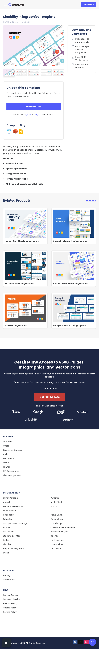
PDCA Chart (9, 531)
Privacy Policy (10, 603)
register (28, 114)
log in (37, 114)
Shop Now (89, 4)
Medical (26, 21)
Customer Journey (12, 450)
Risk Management (12, 475)
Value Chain (57, 514)
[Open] (6, 642)
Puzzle (6, 552)
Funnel (6, 466)
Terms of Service (11, 599)
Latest (15, 21)
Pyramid (55, 497)
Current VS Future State (63, 527)
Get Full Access (33, 106)
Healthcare (9, 514)
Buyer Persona (10, 497)
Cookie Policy (9, 607)
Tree (53, 510)
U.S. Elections (57, 540)
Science (55, 535)
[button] (61, 45)
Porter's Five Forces (13, 506)
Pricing (6, 575)
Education (8, 519)
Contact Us (9, 579)
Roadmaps (8, 458)
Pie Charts (8, 544)
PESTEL (6, 527)
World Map (56, 523)
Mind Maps (56, 548)
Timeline (7, 441)
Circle (6, 445)
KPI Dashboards (11, 471)
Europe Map (57, 519)
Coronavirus (57, 544)
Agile (5, 454)
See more (91, 200)
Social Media (57, 502)
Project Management (14, 548)
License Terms (10, 595)
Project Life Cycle (59, 531)
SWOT (6, 462)
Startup (54, 506)
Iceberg (7, 540)
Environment (9, 510)
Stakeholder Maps (12, 535)
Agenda (7, 502)
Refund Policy (10, 612)
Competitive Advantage (15, 523)
